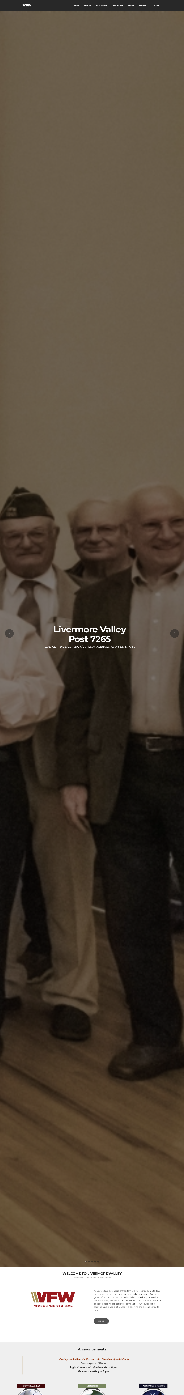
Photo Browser (90, 648)
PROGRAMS (101, 6)
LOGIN (155, 6)
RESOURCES (117, 6)
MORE (101, 1321)
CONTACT (143, 6)
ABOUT (87, 6)
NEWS (130, 6)
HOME (76, 6)
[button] (9, 633)
